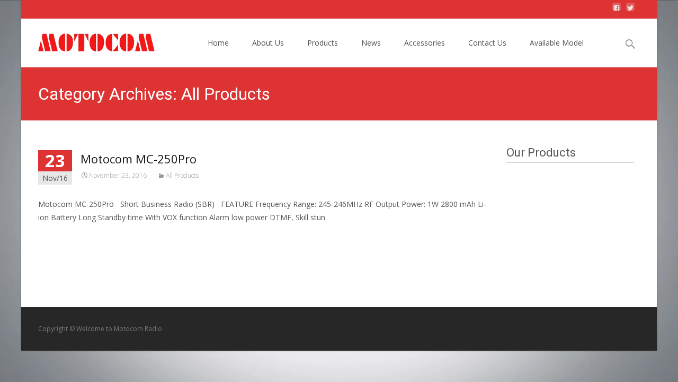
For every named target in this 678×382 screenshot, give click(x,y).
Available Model (557, 43)
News (371, 43)
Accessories (424, 43)
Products (322, 43)
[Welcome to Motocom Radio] (88, 40)
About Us (268, 43)
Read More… (61, 237)
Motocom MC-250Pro (139, 159)
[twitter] (630, 11)
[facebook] (616, 11)
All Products (182, 175)
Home (218, 43)
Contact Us (487, 43)
